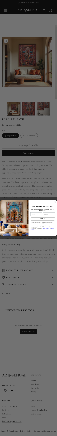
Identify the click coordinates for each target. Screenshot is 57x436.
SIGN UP (43, 219)
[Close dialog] (55, 202)
